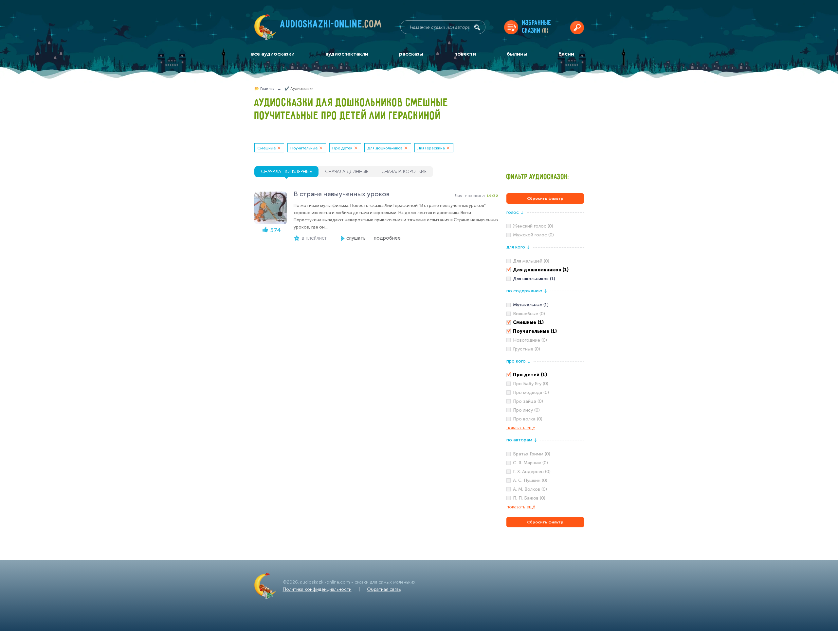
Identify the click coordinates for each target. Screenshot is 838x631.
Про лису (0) (526, 410)
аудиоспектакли (346, 54)
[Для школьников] (545, 279)
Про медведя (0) (531, 392)
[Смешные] (545, 322)
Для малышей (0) (531, 261)
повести (465, 54)
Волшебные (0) (529, 313)
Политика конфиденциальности (317, 589)
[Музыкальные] (545, 305)
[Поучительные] (545, 331)
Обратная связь (384, 589)
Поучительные (304, 148)
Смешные (266, 148)
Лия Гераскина (431, 148)
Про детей (342, 148)
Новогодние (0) (530, 340)
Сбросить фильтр (545, 198)
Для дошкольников (385, 148)
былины (517, 54)
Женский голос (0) (533, 226)
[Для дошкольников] (545, 270)
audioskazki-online (331, 25)
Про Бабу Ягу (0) (530, 383)
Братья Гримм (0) (531, 454)
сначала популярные (286, 171)
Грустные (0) (526, 349)
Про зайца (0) (528, 401)
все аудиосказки (273, 54)
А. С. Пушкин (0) (530, 480)
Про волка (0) (527, 419)
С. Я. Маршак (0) (530, 463)
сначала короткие (404, 171)
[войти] (577, 27)
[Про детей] (545, 375)
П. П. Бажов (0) (529, 498)
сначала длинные (346, 171)
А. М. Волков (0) (530, 489)
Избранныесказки (536, 27)
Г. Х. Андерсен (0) (532, 471)
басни (566, 54)
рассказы (411, 54)
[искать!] (477, 27)
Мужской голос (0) (533, 235)
